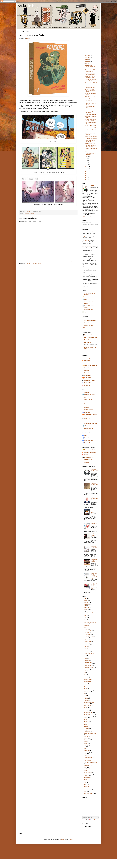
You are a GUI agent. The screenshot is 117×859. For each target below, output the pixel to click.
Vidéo (85, 788)
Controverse (87, 651)
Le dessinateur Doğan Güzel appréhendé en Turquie (91, 108)
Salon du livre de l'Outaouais (90, 762)
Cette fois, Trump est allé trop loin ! (89, 231)
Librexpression (88, 459)
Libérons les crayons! (89, 380)
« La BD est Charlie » (93, 534)
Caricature (86, 632)
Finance (86, 688)
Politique (86, 743)
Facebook (86, 677)
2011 (85, 179)
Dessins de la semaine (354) (94, 547)
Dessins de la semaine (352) (94, 484)
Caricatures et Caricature (90, 365)
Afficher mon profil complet (88, 216)
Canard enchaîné (88, 631)
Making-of (86, 462)
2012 (85, 177)
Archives (86, 609)
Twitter (85, 782)
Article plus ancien (72, 261)
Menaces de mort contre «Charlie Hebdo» (90, 120)
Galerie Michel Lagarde (90, 334)
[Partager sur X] (37, 211)
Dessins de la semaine (89, 667)
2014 (85, 173)
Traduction (86, 781)
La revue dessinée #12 (90, 127)
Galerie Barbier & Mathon (90, 337)
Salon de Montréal (88, 760)
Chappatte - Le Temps (89, 372)
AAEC (85, 598)
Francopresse (87, 691)
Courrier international (89, 449)
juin (86, 159)
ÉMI (85, 672)
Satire (85, 767)
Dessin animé (87, 660)
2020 (85, 46)
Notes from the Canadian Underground (94, 560)
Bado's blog (87, 360)
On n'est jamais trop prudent (90, 733)
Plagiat (85, 741)
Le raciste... (86, 710)
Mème (85, 723)
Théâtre (85, 779)
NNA (85, 730)
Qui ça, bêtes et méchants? (87, 236)
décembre (87, 55)
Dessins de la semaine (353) (94, 470)
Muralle (85, 724)
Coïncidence (87, 644)
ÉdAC (85, 671)
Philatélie (86, 738)
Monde (27, 38)
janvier (87, 168)
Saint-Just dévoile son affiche (93, 511)
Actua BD (86, 392)
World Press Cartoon (88, 793)
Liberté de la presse (88, 716)
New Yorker (86, 728)
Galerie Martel (87, 342)
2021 (85, 44)
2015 (85, 171)
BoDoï (85, 397)
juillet (86, 156)
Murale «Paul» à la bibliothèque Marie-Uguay (90, 90)
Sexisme (86, 770)
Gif (84, 693)
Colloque (86, 646)
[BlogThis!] (35, 211)
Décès (85, 657)
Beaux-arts (86, 621)
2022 (85, 42)
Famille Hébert (87, 679)
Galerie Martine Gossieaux (90, 344)
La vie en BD (87, 412)
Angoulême (86, 604)
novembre (87, 57)
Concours (86, 648)
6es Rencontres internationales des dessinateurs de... (90, 67)
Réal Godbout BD (88, 428)
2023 (85, 40)
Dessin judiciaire (88, 665)
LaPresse (86, 454)
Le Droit (85, 707)
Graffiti (85, 695)
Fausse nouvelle (87, 681)
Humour (86, 698)
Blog (85, 627)
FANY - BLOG (87, 377)
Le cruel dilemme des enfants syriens (90, 99)
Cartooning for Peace (89, 323)
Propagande (87, 750)
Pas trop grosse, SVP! (90, 143)
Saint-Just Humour (88, 351)
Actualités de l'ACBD (89, 394)
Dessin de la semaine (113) (91, 136)
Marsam (86, 421)
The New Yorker (87, 777)
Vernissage (86, 786)
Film (85, 686)
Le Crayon (86, 327)
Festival (85, 684)
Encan (85, 674)
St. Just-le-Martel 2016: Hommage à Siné (90, 70)
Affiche (85, 600)
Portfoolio (86, 745)
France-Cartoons (88, 325)
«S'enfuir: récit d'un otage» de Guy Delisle (91, 149)
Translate (94, 819)
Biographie (86, 625)
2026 (85, 34)
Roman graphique (88, 757)
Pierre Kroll (87, 442)
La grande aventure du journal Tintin (90, 80)
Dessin (85, 658)
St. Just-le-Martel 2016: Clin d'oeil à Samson (91, 83)
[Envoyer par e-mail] (33, 211)
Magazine (27, 213)
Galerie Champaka (88, 339)
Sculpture (86, 769)
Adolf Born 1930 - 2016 (90, 125)
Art (84, 611)
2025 (85, 36)
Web (85, 791)
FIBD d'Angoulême (88, 409)
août (86, 63)
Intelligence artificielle (89, 702)
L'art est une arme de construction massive (90, 86)
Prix (85, 746)
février (86, 166)
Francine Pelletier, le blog (90, 452)
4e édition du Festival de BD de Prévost (90, 94)
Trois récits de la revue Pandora (90, 123)
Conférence (86, 650)
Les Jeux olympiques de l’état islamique (90, 130)
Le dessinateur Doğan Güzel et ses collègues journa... (91, 103)
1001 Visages (87, 358)
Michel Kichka (87, 382)
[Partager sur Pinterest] (40, 211)
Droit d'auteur (87, 669)
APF (85, 605)
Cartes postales (87, 634)
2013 (85, 175)
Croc (85, 655)
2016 (85, 54)
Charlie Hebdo (87, 641)
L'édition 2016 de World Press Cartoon (90, 146)
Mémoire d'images (88, 426)
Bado (92, 185)
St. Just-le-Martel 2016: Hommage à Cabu (90, 74)
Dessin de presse (88, 664)
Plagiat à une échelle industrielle (90, 141)
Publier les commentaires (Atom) (33, 263)
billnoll (62, 839)
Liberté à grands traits (89, 714)
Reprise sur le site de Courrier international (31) (94, 576)
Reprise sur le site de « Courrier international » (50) (94, 586)
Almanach (86, 602)
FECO (85, 683)
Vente (85, 784)
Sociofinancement (88, 772)
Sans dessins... (87, 765)
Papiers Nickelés (88, 309)
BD (24, 213)
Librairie (86, 717)
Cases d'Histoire (88, 399)
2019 (85, 48)
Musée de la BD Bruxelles (90, 423)
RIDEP (85, 755)
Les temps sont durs (88, 712)
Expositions (86, 676)
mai (86, 161)
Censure (86, 639)
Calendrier (86, 629)
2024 (85, 38)
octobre (87, 59)
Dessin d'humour (88, 662)
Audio (85, 615)
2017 (85, 52)
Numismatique (87, 731)
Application (86, 607)
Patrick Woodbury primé (90, 96)
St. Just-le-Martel (88, 774)
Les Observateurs (88, 457)
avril (86, 162)
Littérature (86, 719)
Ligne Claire (87, 418)
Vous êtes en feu (87, 789)
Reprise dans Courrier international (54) (90, 77)
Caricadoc (86, 297)
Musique (86, 726)
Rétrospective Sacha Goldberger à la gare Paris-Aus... (90, 153)
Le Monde (86, 709)
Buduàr (86, 363)
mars (86, 165)
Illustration (86, 700)
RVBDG (85, 759)
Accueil (48, 261)
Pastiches (86, 736)
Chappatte (86, 370)
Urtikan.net (87, 385)
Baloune (86, 617)
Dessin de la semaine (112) (94, 524)
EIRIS (85, 299)
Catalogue (86, 637)
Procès (85, 748)
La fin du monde (87, 705)
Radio (85, 753)
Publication (32, 213)
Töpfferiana (87, 312)
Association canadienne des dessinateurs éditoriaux (90, 613)
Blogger (71, 839)
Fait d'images (87, 375)
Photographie (87, 739)
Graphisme (86, 697)
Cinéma (85, 643)
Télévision (86, 776)
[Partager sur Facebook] (38, 211)
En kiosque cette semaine (91, 138)
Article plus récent (24, 261)
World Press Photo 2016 (90, 114)
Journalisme (87, 703)
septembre (87, 61)
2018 (85, 50)
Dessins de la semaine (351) (94, 498)
